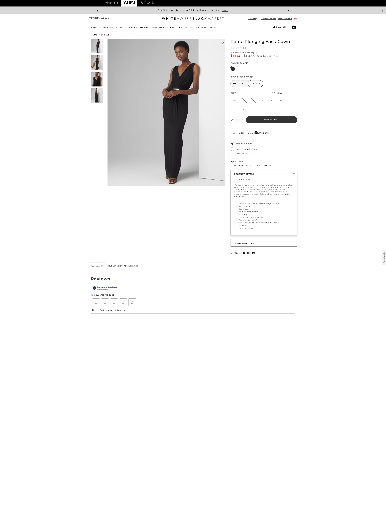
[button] (294, 27)
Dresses (106, 35)
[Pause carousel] (382, 11)
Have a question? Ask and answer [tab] (123, 266)
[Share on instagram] (248, 253)
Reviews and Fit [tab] (97, 266)
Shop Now (215, 10)
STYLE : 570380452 (242, 179)
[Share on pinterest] (253, 253)
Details (277, 56)
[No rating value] (237, 47)
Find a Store (242, 153)
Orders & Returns (268, 19)
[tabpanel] (193, 293)
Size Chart (278, 93)
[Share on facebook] (244, 253)
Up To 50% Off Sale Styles (192, 10)
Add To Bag (271, 119)
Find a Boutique (285, 19)
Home (94, 35)
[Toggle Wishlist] (222, 42)
